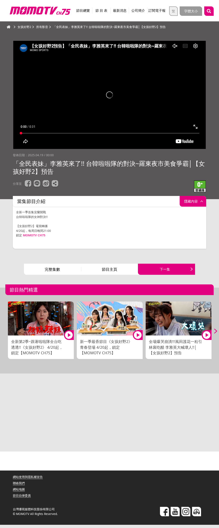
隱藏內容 (191, 201)
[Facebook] (164, 511)
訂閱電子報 (157, 10)
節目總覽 (83, 10)
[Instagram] (185, 511)
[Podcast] (196, 511)
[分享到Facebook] (28, 183)
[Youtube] (175, 511)
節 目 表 (101, 10)
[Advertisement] (109, 414)
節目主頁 (109, 269)
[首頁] (8, 27)
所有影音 (42, 27)
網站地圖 (19, 489)
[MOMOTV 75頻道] (40, 10)
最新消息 (120, 10)
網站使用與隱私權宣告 (28, 477)
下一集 (165, 269)
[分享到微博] (45, 183)
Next (212, 331)
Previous (6, 331)
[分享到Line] (37, 183)
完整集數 (52, 269)
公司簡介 (138, 10)
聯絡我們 (19, 483)
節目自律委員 (22, 495)
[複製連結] (54, 183)
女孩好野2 (24, 27)
